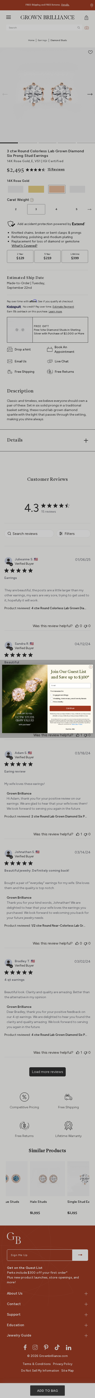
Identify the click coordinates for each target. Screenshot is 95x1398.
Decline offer (70, 728)
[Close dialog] (90, 666)
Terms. (80, 724)
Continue (70, 708)
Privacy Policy (75, 724)
